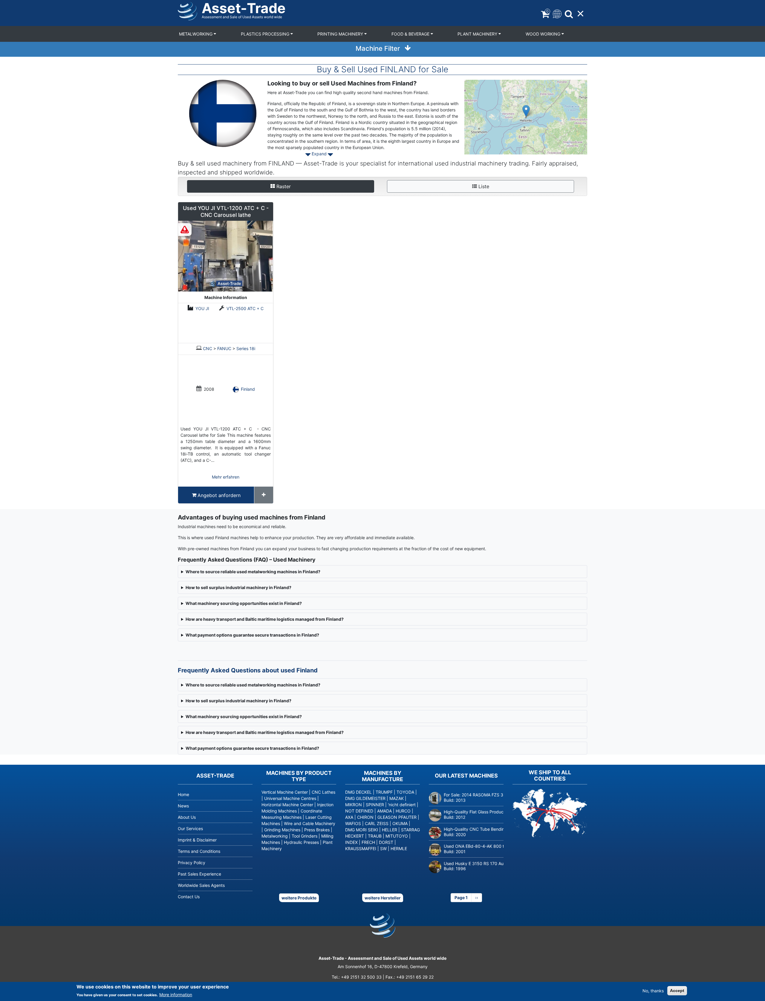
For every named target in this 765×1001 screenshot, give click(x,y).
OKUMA (400, 823)
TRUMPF (384, 792)
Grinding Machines (282, 829)
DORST (386, 842)
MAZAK (396, 798)
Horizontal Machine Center (287, 804)
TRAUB (375, 835)
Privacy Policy (191, 862)
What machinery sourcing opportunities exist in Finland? (244, 716)
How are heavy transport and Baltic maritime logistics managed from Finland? (265, 732)
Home (183, 794)
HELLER (389, 829)
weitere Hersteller (383, 897)
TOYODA (405, 792)
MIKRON (353, 804)
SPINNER (375, 804)
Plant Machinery (478, 33)
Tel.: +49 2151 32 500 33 (357, 976)
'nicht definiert (402, 804)
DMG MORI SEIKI (361, 829)
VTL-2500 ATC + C (245, 308)
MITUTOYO (396, 835)
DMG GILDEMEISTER (365, 798)
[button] (526, 111)
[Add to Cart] (263, 495)
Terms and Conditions (199, 851)
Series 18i (245, 348)
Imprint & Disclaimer (197, 839)
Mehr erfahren (225, 476)
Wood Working (543, 33)
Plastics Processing (265, 33)
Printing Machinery (340, 33)
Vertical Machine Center (284, 792)
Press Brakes (317, 829)
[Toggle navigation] (556, 13)
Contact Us (189, 896)
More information (175, 994)
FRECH (368, 842)
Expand (319, 153)
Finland (248, 389)
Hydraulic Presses (301, 842)
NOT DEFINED (359, 810)
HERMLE (399, 848)
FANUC (224, 348)
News (183, 805)
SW (383, 848)
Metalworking (196, 33)
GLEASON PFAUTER (397, 817)
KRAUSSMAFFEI (360, 848)
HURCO (403, 810)
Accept (677, 990)
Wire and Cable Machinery (309, 823)
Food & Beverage (411, 33)
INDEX (351, 842)
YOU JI (202, 308)
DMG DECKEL (358, 792)
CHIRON (365, 817)
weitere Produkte (298, 897)
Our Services (190, 828)
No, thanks (653, 990)
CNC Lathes (323, 792)
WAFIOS (353, 823)
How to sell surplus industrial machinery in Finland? (238, 700)
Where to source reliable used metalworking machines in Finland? (253, 684)
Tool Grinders (304, 835)
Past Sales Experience (199, 873)
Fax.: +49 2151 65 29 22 (409, 976)
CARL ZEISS (376, 823)
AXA (349, 817)
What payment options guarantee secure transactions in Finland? (252, 748)
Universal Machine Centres (290, 798)
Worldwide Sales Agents (201, 885)
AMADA (384, 810)
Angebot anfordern (219, 495)
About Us (187, 817)
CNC (207, 348)
